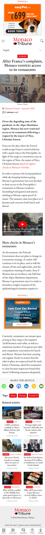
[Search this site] (42, 41)
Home (4, 533)
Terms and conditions (29, 525)
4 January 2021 (28, 108)
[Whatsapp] (4, 386)
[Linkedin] (26, 386)
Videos (32, 533)
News (13, 395)
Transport (37, 422)
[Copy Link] (34, 386)
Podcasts (40, 533)
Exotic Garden (15, 454)
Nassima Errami (12, 108)
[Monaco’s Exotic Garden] (11, 445)
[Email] (41, 386)
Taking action (36, 454)
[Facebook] (19, 386)
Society (22, 395)
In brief (22, 56)
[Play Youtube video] (22, 224)
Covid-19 (33, 395)
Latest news (13, 533)
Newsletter (23, 533)
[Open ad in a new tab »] (22, 19)
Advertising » (22, 295)
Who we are (10, 525)
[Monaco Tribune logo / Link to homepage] (22, 41)
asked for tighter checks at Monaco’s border (19, 165)
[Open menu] (3, 39)
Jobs (15, 422)
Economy (36, 487)
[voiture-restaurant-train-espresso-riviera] (33, 413)
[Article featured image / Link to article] (11, 413)
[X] (11, 386)
